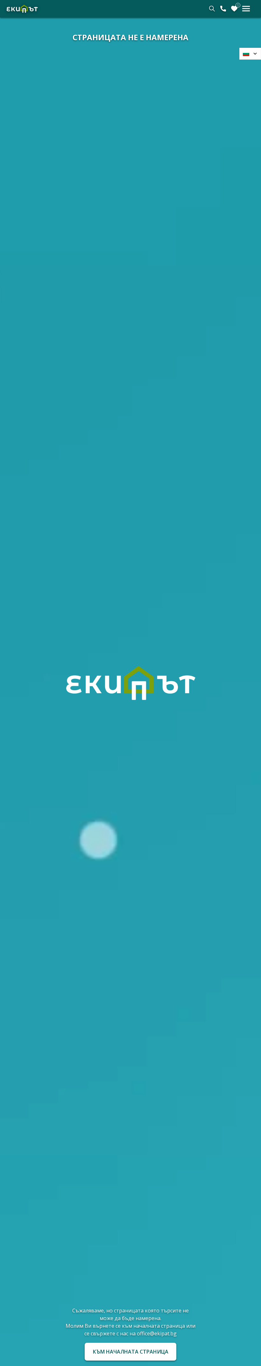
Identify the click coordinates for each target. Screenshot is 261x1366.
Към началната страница (130, 1351)
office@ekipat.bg (157, 1333)
